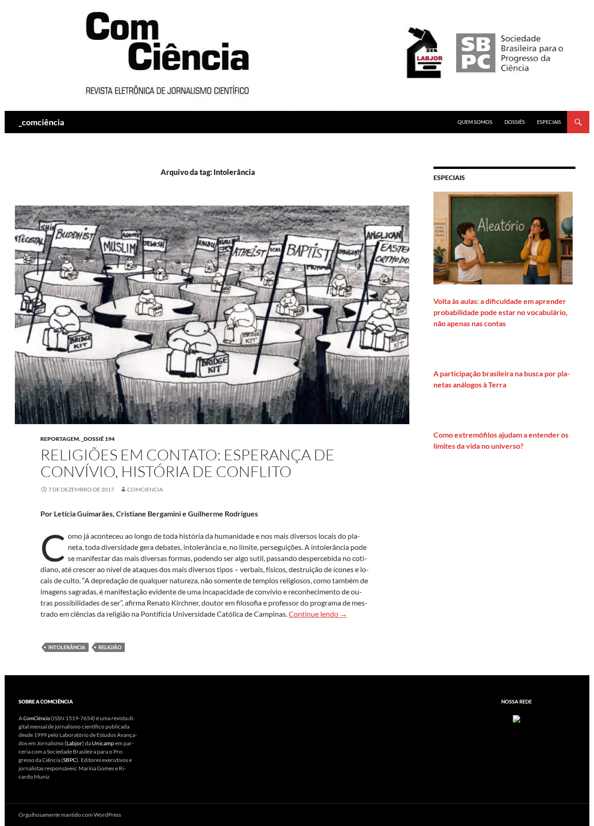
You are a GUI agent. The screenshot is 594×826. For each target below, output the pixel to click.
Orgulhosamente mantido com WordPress (70, 814)
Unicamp (103, 743)
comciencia (145, 489)
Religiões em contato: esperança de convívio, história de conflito (187, 463)
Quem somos (475, 122)
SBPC (70, 759)
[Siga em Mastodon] (516, 718)
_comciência (41, 122)
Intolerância (66, 647)
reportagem (59, 438)
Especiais (549, 122)
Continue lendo (318, 613)
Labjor (74, 743)
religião (110, 647)
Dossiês (514, 122)
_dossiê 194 (98, 438)
